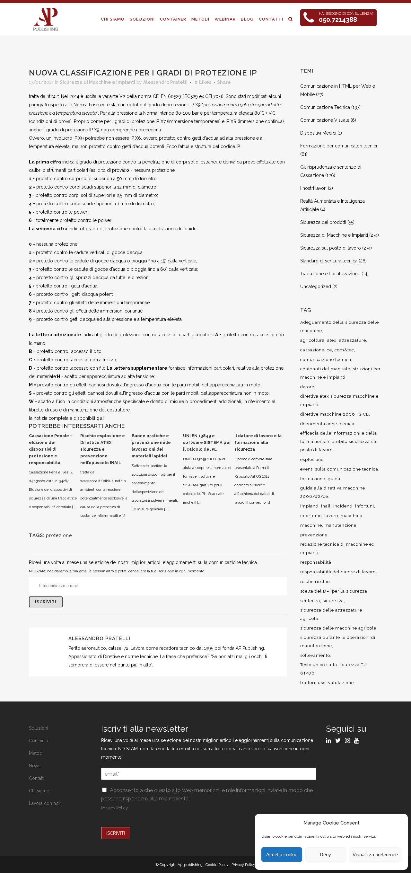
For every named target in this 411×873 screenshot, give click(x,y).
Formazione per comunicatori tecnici (338, 145)
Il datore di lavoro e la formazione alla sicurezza (258, 442)
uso (322, 682)
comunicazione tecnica (325, 359)
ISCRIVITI (115, 833)
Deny (325, 854)
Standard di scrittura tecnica (328, 260)
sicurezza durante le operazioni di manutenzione (337, 641)
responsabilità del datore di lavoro (338, 571)
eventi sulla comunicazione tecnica (339, 469)
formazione (312, 478)
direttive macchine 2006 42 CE (334, 414)
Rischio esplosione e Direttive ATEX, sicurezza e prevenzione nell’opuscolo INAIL (102, 449)
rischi (306, 581)
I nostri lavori (313, 188)
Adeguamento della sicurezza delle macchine (339, 326)
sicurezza (333, 600)
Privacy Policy (114, 808)
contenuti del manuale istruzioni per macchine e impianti (340, 373)
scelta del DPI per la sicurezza (333, 591)
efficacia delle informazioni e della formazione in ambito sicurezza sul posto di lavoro (339, 441)
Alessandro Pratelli (165, 82)
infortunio (311, 515)
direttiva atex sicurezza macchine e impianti (339, 400)
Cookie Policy (217, 864)
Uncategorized (315, 286)
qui (100, 418)
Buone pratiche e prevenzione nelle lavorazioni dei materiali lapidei (151, 445)
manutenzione (340, 525)
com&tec (344, 350)
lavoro (331, 515)
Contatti (37, 778)
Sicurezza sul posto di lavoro (330, 248)
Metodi (36, 753)
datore (307, 386)
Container (39, 740)
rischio (322, 581)
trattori (307, 682)
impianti (309, 506)
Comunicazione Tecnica (325, 107)
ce (329, 350)
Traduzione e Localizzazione (330, 273)
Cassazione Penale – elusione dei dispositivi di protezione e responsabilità (51, 449)
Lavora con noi (44, 803)
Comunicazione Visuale (324, 120)
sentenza (310, 600)
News (34, 765)
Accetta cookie (281, 854)
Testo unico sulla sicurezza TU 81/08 (333, 668)
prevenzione (314, 535)
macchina (352, 515)
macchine (311, 525)
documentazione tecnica (327, 423)
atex (332, 340)
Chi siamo (39, 790)
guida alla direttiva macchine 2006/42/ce (332, 492)
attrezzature (352, 340)
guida (334, 478)
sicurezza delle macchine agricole (338, 628)
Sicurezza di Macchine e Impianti (97, 82)
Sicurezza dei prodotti (323, 222)
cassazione (312, 350)
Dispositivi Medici (318, 133)
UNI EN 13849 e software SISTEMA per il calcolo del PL (207, 442)
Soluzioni (38, 728)
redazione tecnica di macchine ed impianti (337, 548)
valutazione (341, 682)
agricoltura (312, 340)
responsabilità (315, 562)
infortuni (364, 506)
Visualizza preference (375, 854)
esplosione (312, 459)
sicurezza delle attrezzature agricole (331, 614)
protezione (59, 535)
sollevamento (315, 655)
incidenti (343, 506)
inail (326, 506)
